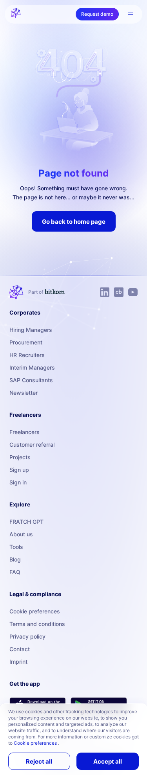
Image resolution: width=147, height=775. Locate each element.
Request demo (97, 14)
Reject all (39, 761)
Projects (20, 457)
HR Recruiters (27, 355)
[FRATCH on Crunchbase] (118, 292)
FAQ (14, 572)
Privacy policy (27, 636)
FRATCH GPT (26, 521)
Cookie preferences (34, 611)
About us (21, 534)
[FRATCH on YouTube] (133, 292)
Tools (16, 546)
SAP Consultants (31, 380)
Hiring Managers (30, 329)
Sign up (19, 469)
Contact (19, 649)
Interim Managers (32, 367)
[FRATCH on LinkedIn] (104, 292)
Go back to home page (73, 221)
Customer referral (31, 444)
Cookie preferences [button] (36, 743)
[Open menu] (130, 14)
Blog (15, 559)
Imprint (18, 661)
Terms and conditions (37, 623)
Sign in (18, 482)
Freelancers (24, 432)
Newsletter (23, 392)
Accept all (107, 761)
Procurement (25, 342)
